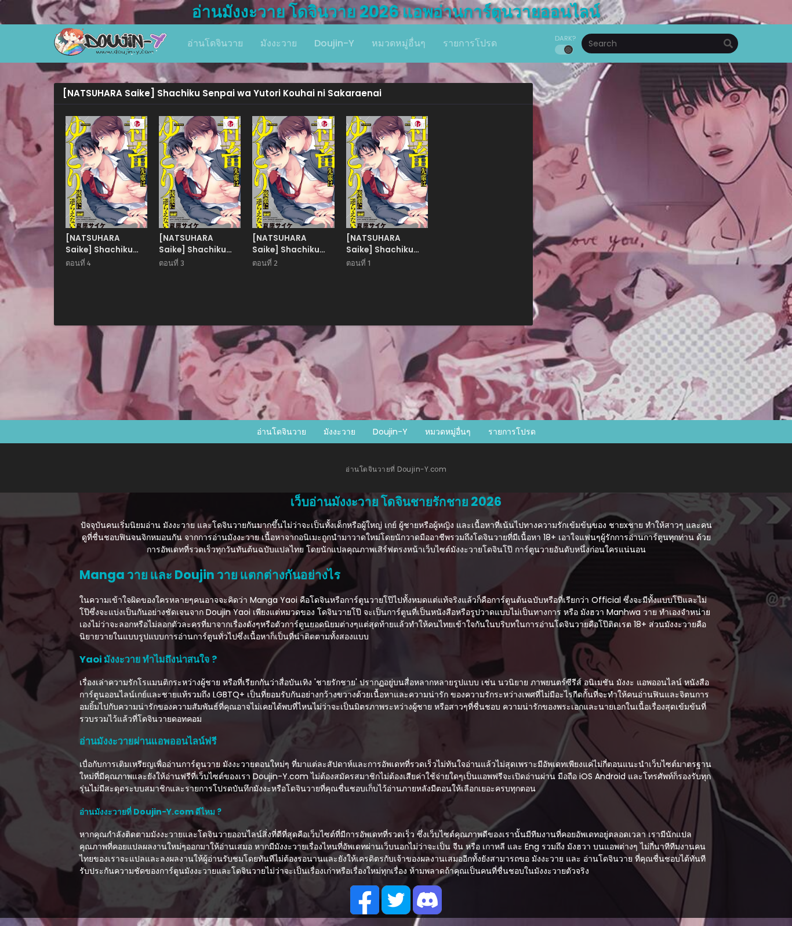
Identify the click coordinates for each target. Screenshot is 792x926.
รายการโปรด (512, 431)
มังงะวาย (339, 431)
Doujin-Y (390, 431)
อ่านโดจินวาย (281, 431)
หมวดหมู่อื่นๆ (448, 431)
